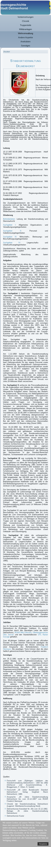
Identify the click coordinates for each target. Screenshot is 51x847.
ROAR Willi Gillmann (23, 632)
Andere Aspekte (25, 37)
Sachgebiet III (10, 237)
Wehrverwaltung (25, 33)
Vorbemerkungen (25, 17)
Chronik (25, 21)
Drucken (6, 52)
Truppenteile (25, 25)
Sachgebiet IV (11, 243)
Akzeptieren (43, 844)
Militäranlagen (25, 29)
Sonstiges (25, 45)
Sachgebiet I (9, 225)
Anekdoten (25, 41)
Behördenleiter (9, 219)
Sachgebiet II (12, 231)
